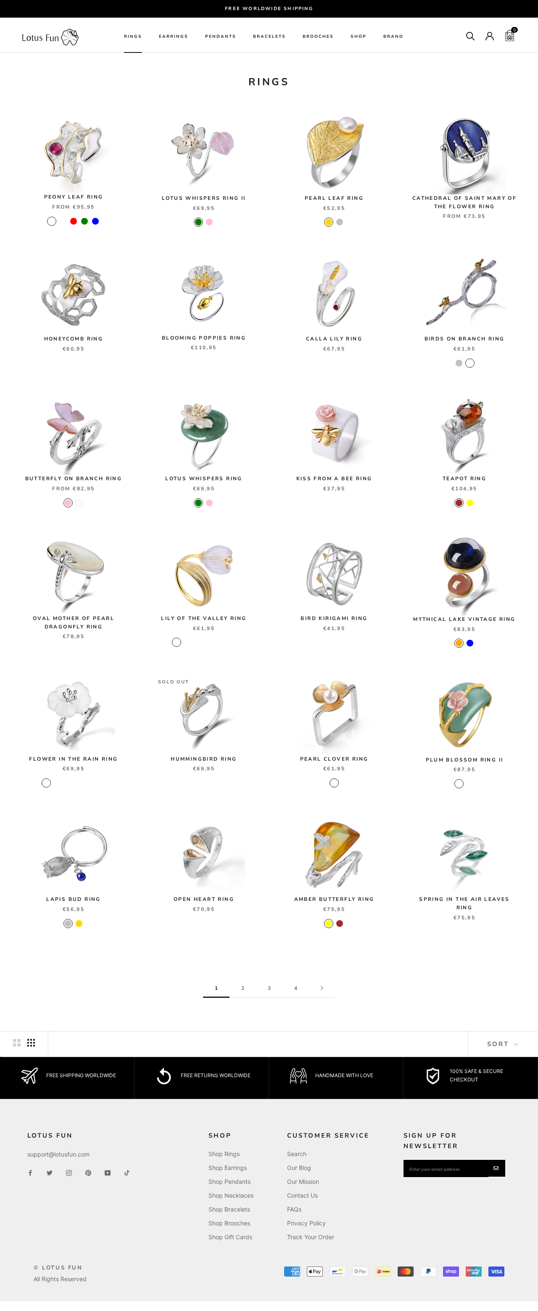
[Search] (470, 35)
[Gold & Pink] (480, 783)
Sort (499, 1044)
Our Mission (303, 1181)
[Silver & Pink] (459, 783)
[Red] (73, 221)
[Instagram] (69, 1172)
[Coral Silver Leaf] (198, 642)
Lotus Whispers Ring (204, 478)
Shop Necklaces (230, 1195)
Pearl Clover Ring (334, 759)
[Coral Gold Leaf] (187, 642)
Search (296, 1153)
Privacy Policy (306, 1223)
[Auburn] (62, 221)
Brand (393, 36)
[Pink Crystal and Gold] (46, 783)
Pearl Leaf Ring (334, 198)
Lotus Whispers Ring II (204, 198)
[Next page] (322, 988)
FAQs (294, 1209)
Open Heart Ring (204, 899)
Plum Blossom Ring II (465, 759)
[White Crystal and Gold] (101, 783)
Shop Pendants (229, 1181)
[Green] (84, 221)
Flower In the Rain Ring (73, 759)
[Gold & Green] (470, 783)
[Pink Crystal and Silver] (68, 783)
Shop (359, 36)
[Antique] (470, 363)
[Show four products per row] (31, 1043)
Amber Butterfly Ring (334, 899)
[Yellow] (470, 503)
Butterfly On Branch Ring (73, 478)
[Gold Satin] (209, 642)
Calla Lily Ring (334, 338)
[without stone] (51, 221)
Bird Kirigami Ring (334, 618)
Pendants (220, 36)
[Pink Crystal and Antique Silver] (57, 783)
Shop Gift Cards (230, 1236)
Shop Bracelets (229, 1209)
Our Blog (299, 1167)
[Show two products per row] (17, 1043)
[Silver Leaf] (176, 642)
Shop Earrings (227, 1167)
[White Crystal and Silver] (90, 783)
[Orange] (459, 643)
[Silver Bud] (242, 642)
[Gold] (328, 222)
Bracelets (269, 36)
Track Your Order (310, 1236)
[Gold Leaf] (165, 642)
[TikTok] (127, 1172)
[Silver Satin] (220, 642)
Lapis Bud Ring (73, 899)
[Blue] (95, 221)
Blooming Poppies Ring (204, 338)
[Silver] (339, 222)
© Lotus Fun (58, 1268)
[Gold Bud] (231, 642)
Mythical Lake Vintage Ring (464, 619)
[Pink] (209, 222)
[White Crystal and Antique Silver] (79, 783)
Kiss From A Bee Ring (334, 478)
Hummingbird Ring (204, 759)
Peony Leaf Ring (73, 197)
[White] (79, 503)
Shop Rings (224, 1153)
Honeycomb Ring (73, 338)
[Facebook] (30, 1172)
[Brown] (459, 503)
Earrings (173, 36)
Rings (133, 36)
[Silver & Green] (448, 783)
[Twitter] (50, 1172)
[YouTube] (108, 1172)
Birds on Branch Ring (465, 338)
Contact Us (302, 1195)
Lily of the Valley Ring (203, 618)
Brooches (318, 36)
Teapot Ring (464, 478)
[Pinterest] (88, 1172)
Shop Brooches (229, 1223)
